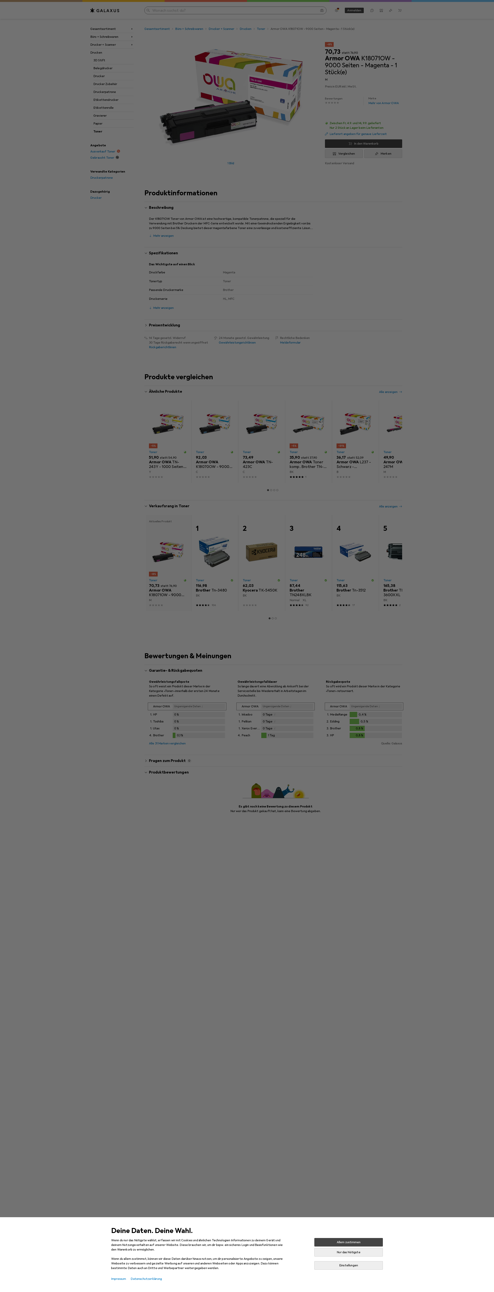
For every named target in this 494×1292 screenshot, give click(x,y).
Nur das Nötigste (348, 1252)
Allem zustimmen (348, 1242)
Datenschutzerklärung (146, 1279)
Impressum (118, 1279)
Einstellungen (348, 1265)
